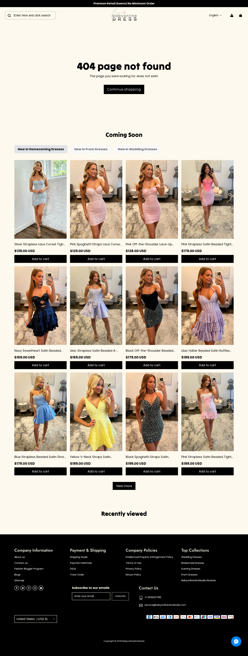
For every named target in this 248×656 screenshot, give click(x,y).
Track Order (77, 574)
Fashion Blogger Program (29, 568)
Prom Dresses (189, 574)
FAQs (73, 568)
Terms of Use (133, 563)
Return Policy (133, 574)
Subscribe (120, 596)
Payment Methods (81, 563)
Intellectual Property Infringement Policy (149, 557)
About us (19, 557)
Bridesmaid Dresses (192, 563)
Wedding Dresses (191, 557)
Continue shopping (124, 89)
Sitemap (19, 580)
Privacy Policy (134, 568)
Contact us (21, 563)
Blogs (17, 574)
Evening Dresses (190, 568)
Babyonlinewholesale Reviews (198, 580)
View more (124, 486)
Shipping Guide (79, 557)
